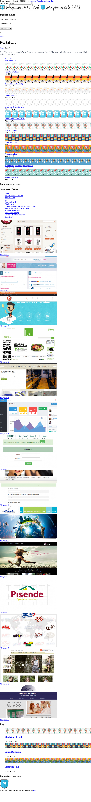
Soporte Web (9, 217)
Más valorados (10, 60)
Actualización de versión (14, 196)
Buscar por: (4, 3)
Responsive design (12, 213)
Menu (2, 36)
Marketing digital (11, 130)
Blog (6, 200)
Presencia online (11, 154)
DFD (35, 790)
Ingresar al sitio (6, 28)
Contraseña (4, 24)
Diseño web (9, 204)
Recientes (8, 58)
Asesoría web (10, 198)
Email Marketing (11, 142)
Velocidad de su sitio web (14, 107)
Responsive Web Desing (14, 84)
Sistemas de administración (15, 215)
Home (2, 48)
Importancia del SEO (12, 177)
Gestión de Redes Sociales (15, 119)
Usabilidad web (10, 95)
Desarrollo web (10, 202)
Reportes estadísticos (12, 72)
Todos (7, 193)
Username (4, 19)
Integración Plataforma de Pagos (17, 208)
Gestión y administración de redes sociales (20, 206)
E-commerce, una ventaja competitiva (19, 166)
